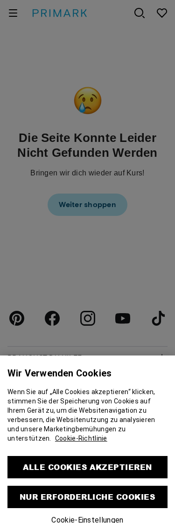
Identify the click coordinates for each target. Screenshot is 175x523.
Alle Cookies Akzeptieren (87, 463)
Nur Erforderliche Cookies (87, 493)
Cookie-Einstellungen (87, 516)
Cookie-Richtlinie (81, 434)
